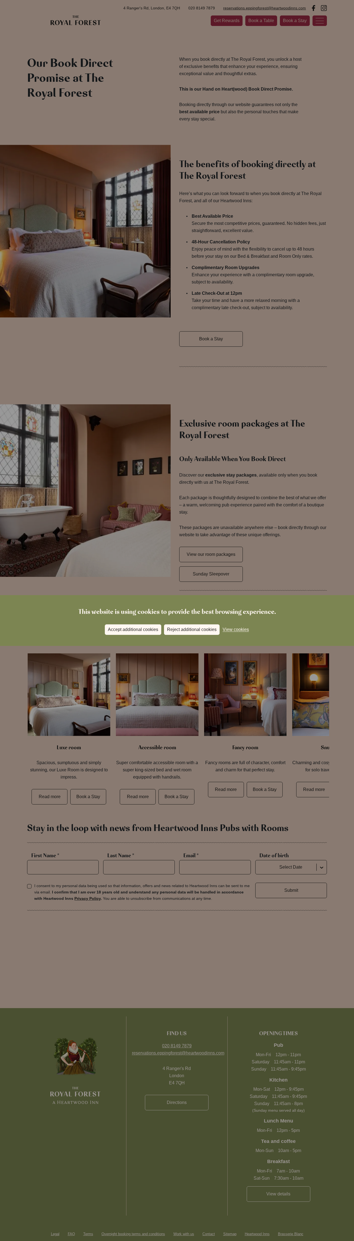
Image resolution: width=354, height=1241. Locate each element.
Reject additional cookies (192, 629)
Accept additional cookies (133, 629)
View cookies (236, 629)
